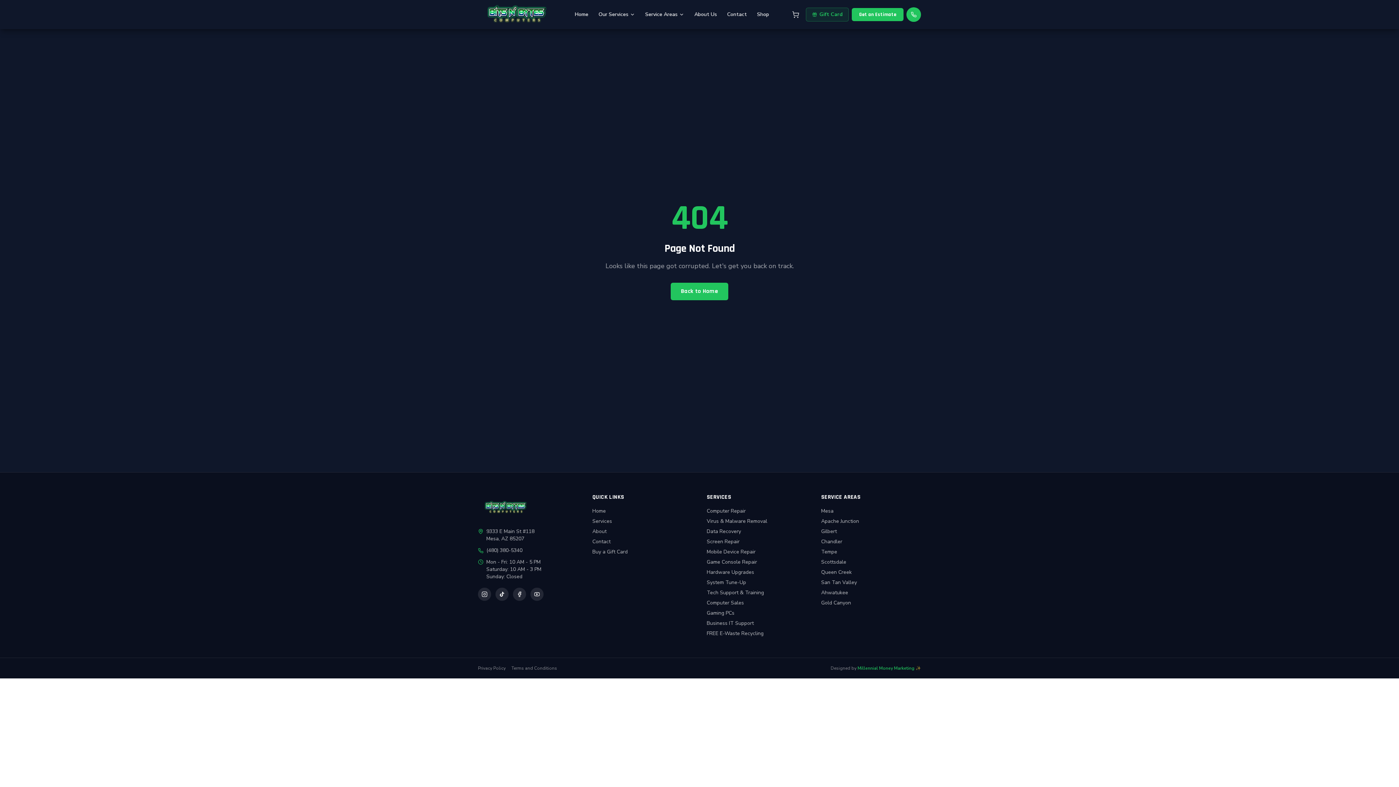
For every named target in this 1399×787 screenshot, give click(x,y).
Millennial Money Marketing (886, 668)
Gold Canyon (836, 602)
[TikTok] (502, 594)
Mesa (827, 511)
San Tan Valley (839, 582)
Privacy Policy (492, 668)
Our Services (613, 14)
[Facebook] (519, 594)
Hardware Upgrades (730, 572)
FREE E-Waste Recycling (735, 633)
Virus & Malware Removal (737, 521)
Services (602, 521)
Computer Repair (726, 511)
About (599, 531)
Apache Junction (840, 521)
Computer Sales (725, 602)
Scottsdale (833, 562)
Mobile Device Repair (731, 551)
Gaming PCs (720, 613)
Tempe (829, 551)
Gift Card (831, 14)
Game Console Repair (732, 562)
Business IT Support (730, 623)
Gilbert (829, 531)
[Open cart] (795, 14)
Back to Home (699, 291)
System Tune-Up (726, 582)
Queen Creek (836, 572)
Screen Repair (723, 541)
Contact (737, 14)
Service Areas (661, 14)
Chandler (831, 541)
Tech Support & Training (735, 592)
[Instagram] (484, 594)
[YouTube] (537, 594)
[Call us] (913, 14)
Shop (763, 14)
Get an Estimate (877, 14)
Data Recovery (724, 531)
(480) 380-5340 (504, 550)
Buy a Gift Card (610, 551)
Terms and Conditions (534, 668)
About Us (705, 14)
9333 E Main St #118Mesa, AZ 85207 (510, 535)
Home (581, 14)
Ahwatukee (834, 592)
